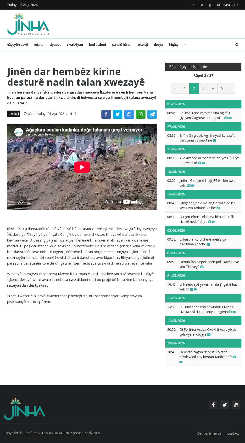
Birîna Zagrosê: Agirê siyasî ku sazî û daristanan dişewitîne (207, 137)
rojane (38, 44)
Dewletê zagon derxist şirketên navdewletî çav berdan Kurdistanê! (206, 354)
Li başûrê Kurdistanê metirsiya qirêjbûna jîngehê (202, 241)
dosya (158, 44)
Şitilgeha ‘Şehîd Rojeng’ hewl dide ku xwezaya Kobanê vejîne (207, 205)
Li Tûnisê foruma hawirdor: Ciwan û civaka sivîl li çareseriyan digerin (206, 309)
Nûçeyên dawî (17, 44)
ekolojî (143, 44)
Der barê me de (209, 433)
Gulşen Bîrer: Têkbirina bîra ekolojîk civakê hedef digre (206, 219)
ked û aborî (97, 44)
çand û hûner (122, 44)
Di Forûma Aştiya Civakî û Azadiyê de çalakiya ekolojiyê (208, 332)
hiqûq (173, 44)
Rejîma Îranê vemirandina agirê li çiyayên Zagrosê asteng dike (204, 115)
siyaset (55, 44)
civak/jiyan (75, 44)
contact (233, 433)
